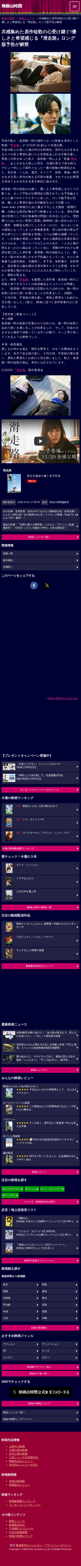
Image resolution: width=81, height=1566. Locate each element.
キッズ (45, 1350)
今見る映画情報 (18, 1532)
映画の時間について (39, 1403)
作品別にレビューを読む (23, 1464)
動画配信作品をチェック (39, 966)
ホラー (45, 1357)
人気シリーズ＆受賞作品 (23, 1457)
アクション (9, 1344)
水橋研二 (8, 567)
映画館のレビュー (19, 1484)
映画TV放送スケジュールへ (39, 1260)
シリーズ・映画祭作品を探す (39, 1201)
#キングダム (9, 1195)
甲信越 (6, 1304)
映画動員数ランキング (22, 1501)
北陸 (44, 1304)
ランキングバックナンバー (25, 1504)
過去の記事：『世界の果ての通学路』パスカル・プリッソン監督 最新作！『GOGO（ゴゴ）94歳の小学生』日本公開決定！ (38, 526)
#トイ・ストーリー (51, 1188)
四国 (44, 1311)
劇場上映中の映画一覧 (39, 907)
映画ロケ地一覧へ (39, 1373)
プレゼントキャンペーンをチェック (39, 789)
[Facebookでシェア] (34, 585)
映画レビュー (39, 1171)
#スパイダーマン (11, 1188)
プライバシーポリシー (58, 1545)
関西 (5, 1291)
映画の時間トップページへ (17, 1419)
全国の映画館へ (39, 1327)
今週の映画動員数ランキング (18, 848)
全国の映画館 (17, 1481)
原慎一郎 (8, 553)
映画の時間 (8, 18)
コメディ (8, 1357)
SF (4, 1350)
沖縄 (44, 1318)
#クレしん (30, 1188)
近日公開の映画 (18, 1453)
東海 (44, 1291)
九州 (5, 1318)
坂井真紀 (8, 560)
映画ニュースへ (39, 1069)
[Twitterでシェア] (47, 585)
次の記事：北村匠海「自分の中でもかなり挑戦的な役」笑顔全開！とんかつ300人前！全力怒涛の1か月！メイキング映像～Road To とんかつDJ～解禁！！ (40, 514)
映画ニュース (27, 18)
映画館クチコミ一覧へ (39, 1367)
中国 (5, 1311)
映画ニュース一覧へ (39, 537)
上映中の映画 (17, 1446)
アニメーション (50, 1344)
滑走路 (14, 145)
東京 (5, 1284)
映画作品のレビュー (21, 1461)
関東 (44, 1284)
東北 (44, 1298)
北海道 (6, 1298)
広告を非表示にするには (62, 698)
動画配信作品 (17, 1524)
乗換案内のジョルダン (29, 1545)
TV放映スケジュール (21, 1528)
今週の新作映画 (18, 1450)
